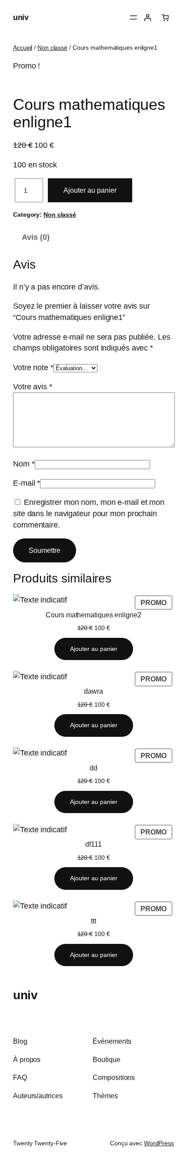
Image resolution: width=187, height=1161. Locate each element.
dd (93, 768)
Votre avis (32, 386)
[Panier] (165, 18)
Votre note (33, 367)
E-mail (26, 482)
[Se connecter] (148, 18)
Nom (24, 463)
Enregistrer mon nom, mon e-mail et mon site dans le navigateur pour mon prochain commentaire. (88, 513)
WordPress (159, 1143)
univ (20, 17)
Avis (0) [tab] (35, 237)
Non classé (52, 47)
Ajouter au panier (90, 190)
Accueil (22, 47)
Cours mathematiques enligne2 (93, 615)
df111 (93, 844)
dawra (93, 691)
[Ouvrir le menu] (133, 17)
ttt (93, 921)
